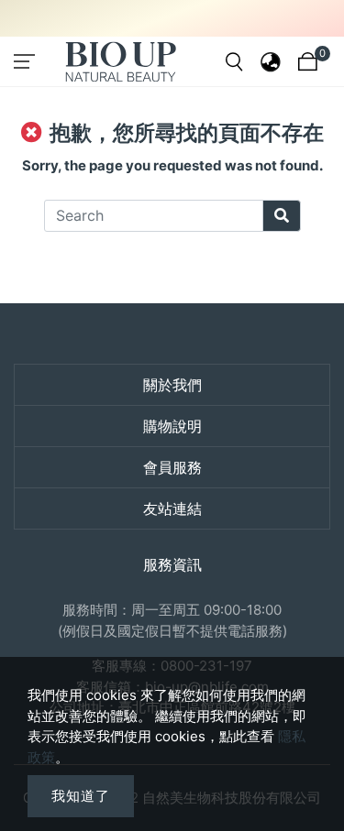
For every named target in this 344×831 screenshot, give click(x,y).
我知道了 (80, 795)
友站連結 (172, 508)
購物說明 (172, 426)
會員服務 (172, 467)
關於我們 (172, 385)
